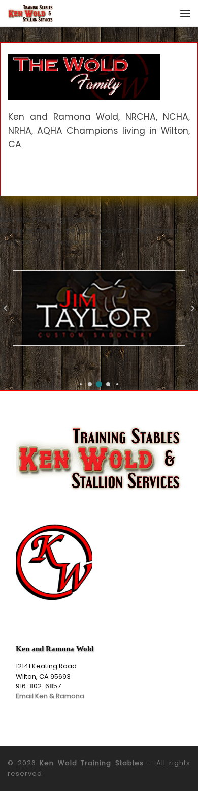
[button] (81, 384)
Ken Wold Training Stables (92, 763)
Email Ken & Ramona (50, 696)
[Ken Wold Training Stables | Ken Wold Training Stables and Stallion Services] (30, 12)
